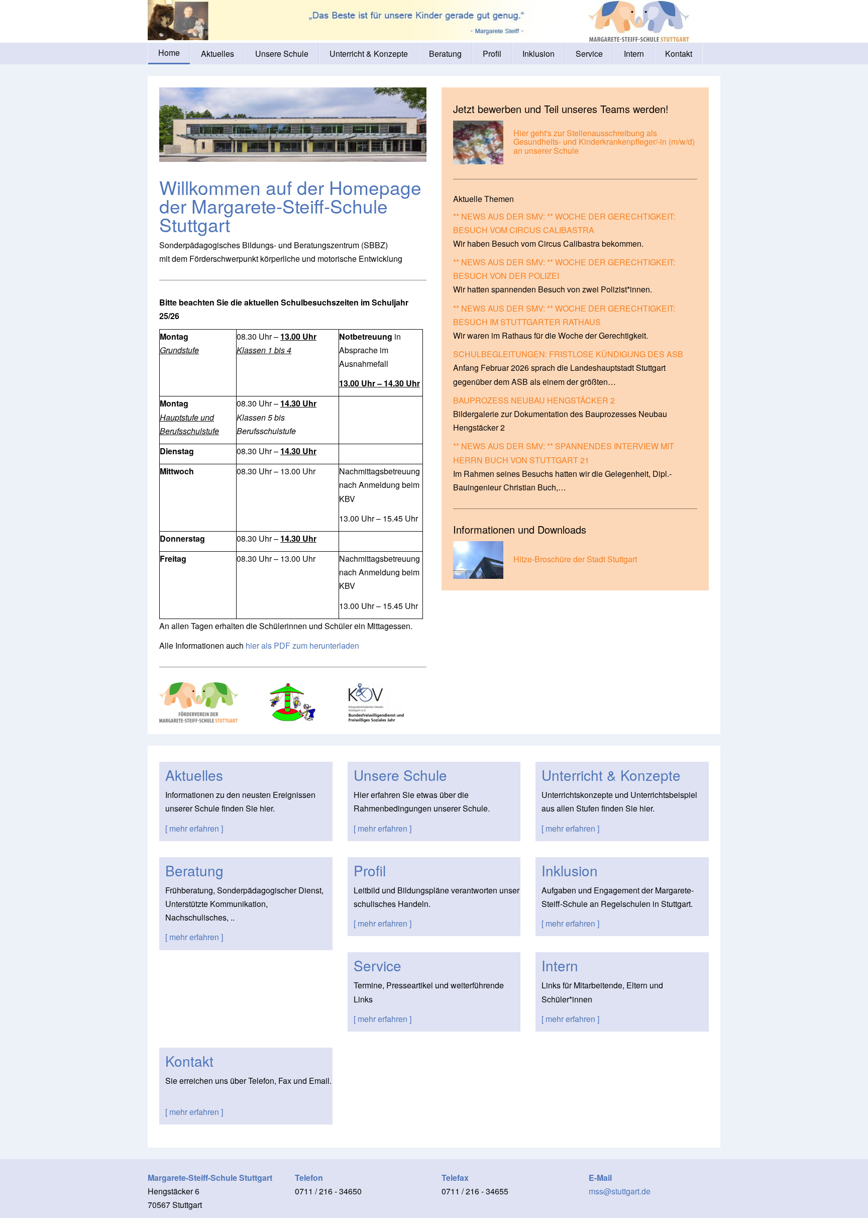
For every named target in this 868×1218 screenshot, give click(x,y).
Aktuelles (217, 53)
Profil (492, 53)
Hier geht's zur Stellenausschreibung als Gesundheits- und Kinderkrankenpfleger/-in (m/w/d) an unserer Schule (604, 141)
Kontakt (678, 53)
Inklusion (538, 53)
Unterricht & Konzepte (369, 53)
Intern (634, 53)
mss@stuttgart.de (619, 1191)
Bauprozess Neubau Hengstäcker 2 (534, 400)
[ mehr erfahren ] (194, 828)
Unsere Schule (281, 53)
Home (169, 52)
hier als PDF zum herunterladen (302, 645)
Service (589, 53)
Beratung (445, 53)
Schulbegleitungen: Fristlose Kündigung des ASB (568, 354)
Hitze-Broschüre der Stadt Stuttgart (575, 559)
